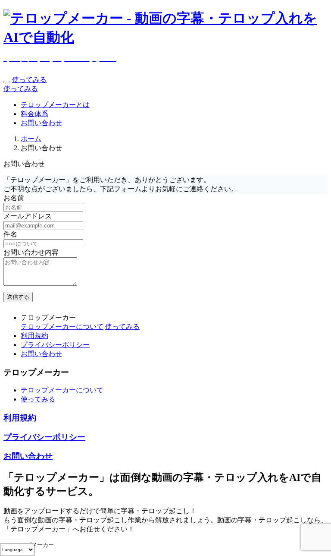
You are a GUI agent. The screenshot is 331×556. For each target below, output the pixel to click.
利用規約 (34, 335)
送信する (18, 297)
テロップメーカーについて (62, 326)
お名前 (13, 198)
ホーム (31, 138)
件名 (10, 234)
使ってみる (29, 79)
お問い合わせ (41, 122)
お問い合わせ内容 (31, 252)
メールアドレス (27, 216)
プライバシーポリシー (55, 344)
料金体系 (34, 113)
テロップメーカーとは (55, 104)
